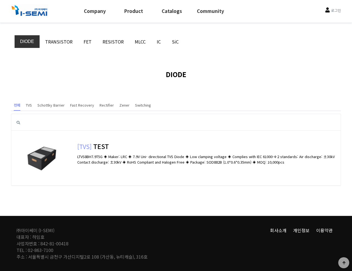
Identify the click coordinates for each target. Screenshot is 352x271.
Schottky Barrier (51, 105)
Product (133, 10)
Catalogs (172, 10)
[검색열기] (18, 122)
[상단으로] (343, 262)
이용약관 (324, 230)
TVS (29, 105)
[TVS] (84, 146)
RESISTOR (113, 41)
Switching (143, 105)
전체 (17, 105)
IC (159, 41)
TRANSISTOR (59, 41)
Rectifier (107, 105)
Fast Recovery (82, 105)
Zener (124, 105)
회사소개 (278, 230)
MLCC (140, 41)
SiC (175, 41)
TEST (101, 146)
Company (95, 10)
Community (210, 10)
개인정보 (301, 230)
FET (88, 41)
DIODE (27, 41)
